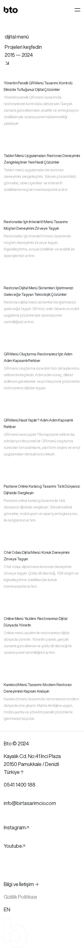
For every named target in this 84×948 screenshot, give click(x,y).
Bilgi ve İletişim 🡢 (21, 884)
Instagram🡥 (16, 827)
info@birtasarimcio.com (30, 803)
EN (7, 909)
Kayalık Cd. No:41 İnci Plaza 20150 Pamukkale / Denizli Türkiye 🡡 (32, 764)
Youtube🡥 (14, 845)
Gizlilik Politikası (20, 896)
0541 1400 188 (19, 784)
